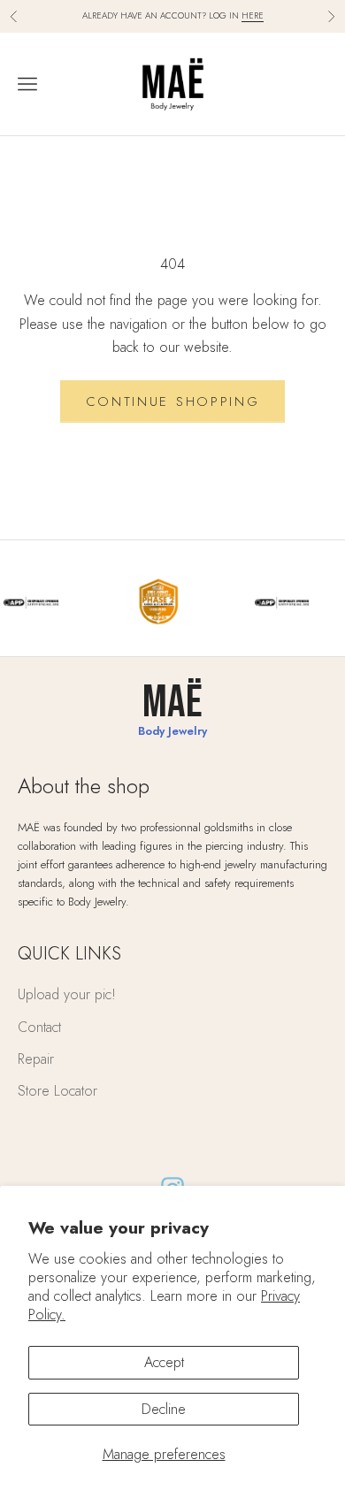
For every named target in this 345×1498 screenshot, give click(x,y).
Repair (36, 1059)
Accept (164, 1362)
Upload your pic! (67, 994)
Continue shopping (173, 401)
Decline (164, 1409)
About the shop (84, 785)
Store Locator (57, 1091)
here (253, 15)
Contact (39, 1027)
